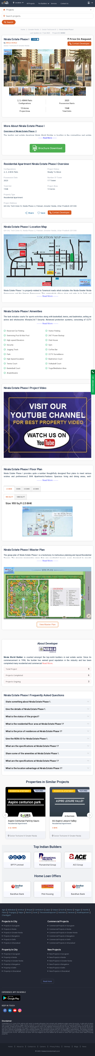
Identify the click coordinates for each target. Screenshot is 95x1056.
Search (10, 22)
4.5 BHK (36, 489)
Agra (4, 910)
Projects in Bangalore (12, 936)
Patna (4, 912)
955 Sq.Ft (9, 497)
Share (31, 213)
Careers (43, 1046)
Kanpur (55, 910)
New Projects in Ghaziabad (59, 971)
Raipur (21, 912)
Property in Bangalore (12, 964)
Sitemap (67, 1046)
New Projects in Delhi (57, 968)
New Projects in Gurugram (59, 954)
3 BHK (18, 489)
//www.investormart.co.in (50, 1051)
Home (23, 29)
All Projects (31, 3)
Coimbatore (39, 910)
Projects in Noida (10, 929)
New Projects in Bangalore (59, 964)
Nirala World (11, 43)
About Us (20, 1046)
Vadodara (62, 912)
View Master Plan (47, 624)
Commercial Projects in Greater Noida (63, 932)
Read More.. (47, 663)
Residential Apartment (19, 791)
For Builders (42, 3)
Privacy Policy (55, 1046)
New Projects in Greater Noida (60, 961)
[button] (89, 815)
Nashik (85, 910)
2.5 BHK (9, 489)
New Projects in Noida (57, 957)
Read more (47, 981)
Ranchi (28, 912)
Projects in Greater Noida (13, 932)
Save (43, 213)
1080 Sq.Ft (21, 497)
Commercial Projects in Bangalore (61, 936)
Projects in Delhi (10, 939)
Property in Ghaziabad (12, 971)
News (84, 1046)
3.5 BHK (27, 489)
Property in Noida (10, 957)
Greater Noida (33, 29)
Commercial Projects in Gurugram (61, 926)
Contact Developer (80, 43)
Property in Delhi (10, 968)
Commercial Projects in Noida (60, 929)
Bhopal (29, 910)
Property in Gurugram (12, 954)
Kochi (62, 910)
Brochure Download (50, 148)
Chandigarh (6, 915)
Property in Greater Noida (13, 961)
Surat (35, 912)
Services (54, 3)
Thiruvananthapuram (47, 912)
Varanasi (71, 912)
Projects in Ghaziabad (12, 943)
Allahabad (11, 910)
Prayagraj (12, 912)
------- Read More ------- (47, 138)
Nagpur (78, 910)
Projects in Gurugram (12, 926)
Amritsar (21, 910)
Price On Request (80, 39)
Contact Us (64, 3)
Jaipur (48, 910)
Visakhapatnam (83, 912)
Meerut (70, 910)
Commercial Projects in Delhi (60, 939)
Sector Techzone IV (49, 29)
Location (18, 3)
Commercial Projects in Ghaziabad (62, 943)
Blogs (76, 1046)
